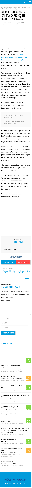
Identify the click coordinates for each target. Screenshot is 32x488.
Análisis (20, 371)
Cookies (14, 483)
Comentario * (6, 301)
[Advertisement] (16, 217)
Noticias (8, 7)
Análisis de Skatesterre (8, 376)
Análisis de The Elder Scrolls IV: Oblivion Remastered (10, 407)
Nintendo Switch (15, 7)
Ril (1, 414)
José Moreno (22, 370)
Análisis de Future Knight (8, 439)
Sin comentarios (7, 25)
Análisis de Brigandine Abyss (10, 366)
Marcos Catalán (7, 23)
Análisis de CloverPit (7, 461)
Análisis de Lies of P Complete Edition (12, 386)
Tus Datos (20, 483)
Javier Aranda (4, 390)
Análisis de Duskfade (7, 419)
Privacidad (8, 483)
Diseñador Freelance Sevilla (15, 481)
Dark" (18, 454)
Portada (3, 7)
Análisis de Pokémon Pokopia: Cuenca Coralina (15, 428)
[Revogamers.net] (8, 3)
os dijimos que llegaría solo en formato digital (14, 57)
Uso (25, 483)
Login (25, 2)
